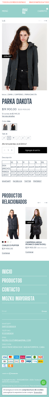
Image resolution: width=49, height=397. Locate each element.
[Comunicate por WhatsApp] (43, 382)
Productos (12, 280)
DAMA (10, 95)
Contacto (11, 289)
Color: (6, 121)
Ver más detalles (8, 116)
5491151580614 (9, 326)
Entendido (38, 392)
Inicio (4, 95)
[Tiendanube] (10, 373)
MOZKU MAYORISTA (18, 298)
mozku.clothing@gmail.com (16, 340)
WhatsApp (6, 181)
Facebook (17, 181)
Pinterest (37, 181)
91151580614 (7, 333)
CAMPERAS (18, 95)
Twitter (27, 181)
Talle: (4, 134)
